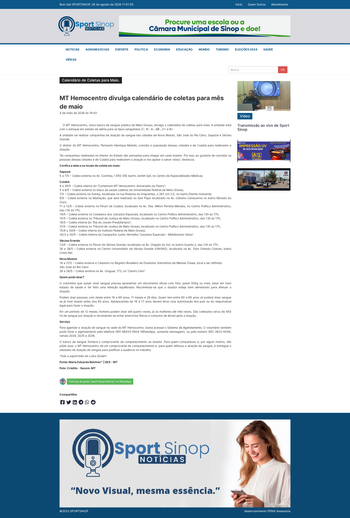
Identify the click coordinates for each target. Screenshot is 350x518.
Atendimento (279, 4)
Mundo (204, 49)
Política (141, 49)
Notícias (72, 49)
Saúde (268, 49)
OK (283, 69)
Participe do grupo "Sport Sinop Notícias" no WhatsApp (100, 381)
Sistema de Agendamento (184, 327)
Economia (162, 49)
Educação (184, 49)
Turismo (222, 49)
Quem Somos (257, 4)
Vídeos (71, 59)
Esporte (121, 49)
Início (238, 4)
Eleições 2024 (246, 49)
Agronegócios (97, 49)
